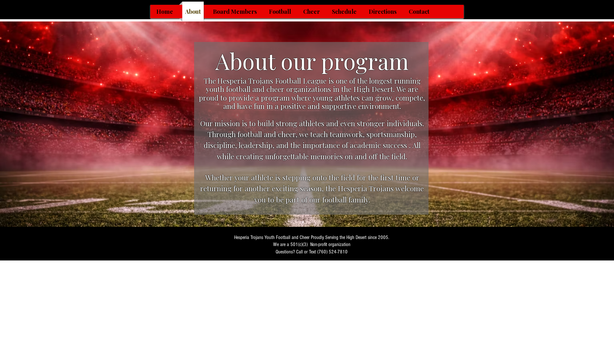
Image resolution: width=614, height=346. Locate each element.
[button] (280, 11)
